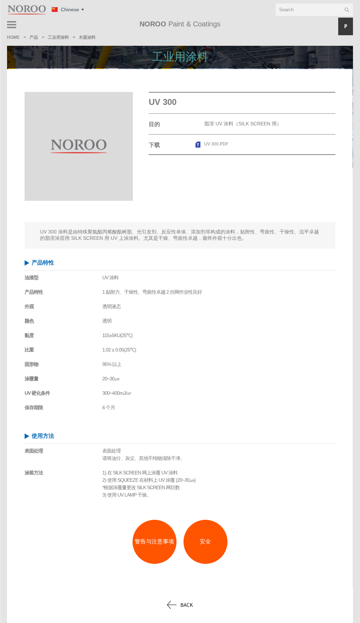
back (180, 605)
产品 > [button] (337, 26)
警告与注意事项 (154, 541)
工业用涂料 (180, 56)
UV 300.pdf (216, 144)
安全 (205, 541)
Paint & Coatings (180, 24)
